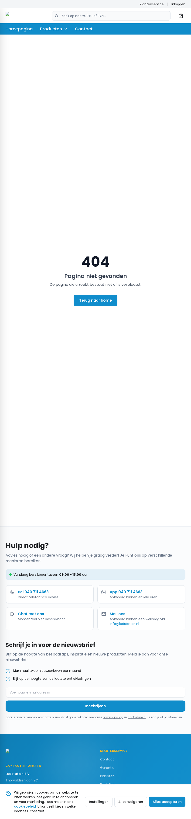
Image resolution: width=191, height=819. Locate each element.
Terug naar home (95, 300)
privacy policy (113, 717)
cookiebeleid (137, 717)
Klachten (107, 776)
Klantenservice (152, 4)
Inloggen (178, 4)
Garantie (107, 767)
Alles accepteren (167, 801)
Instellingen (99, 801)
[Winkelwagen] (180, 16)
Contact (84, 29)
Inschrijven (95, 706)
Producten (51, 29)
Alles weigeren (130, 801)
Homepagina (19, 29)
